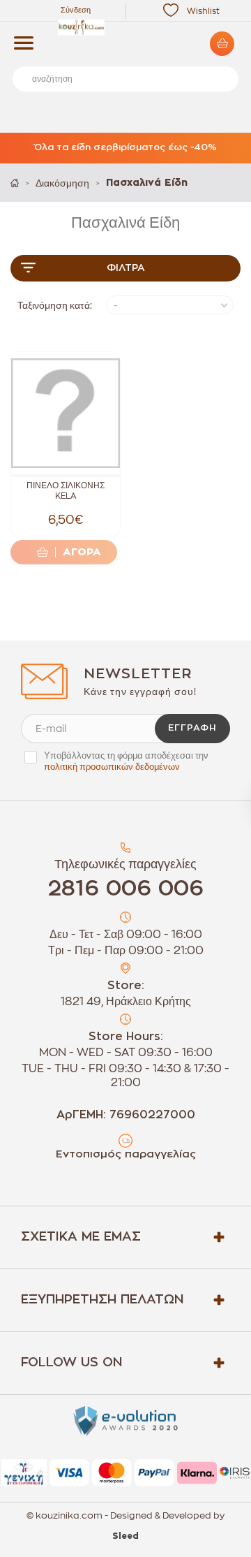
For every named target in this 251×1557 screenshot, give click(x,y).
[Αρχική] (14, 182)
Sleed (125, 1536)
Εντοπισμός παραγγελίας (126, 1154)
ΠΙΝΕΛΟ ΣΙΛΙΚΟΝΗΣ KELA (65, 490)
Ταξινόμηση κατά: (54, 305)
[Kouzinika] (125, 27)
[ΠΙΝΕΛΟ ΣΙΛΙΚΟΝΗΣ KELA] (65, 412)
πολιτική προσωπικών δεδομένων (112, 766)
